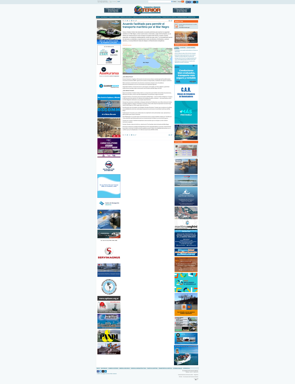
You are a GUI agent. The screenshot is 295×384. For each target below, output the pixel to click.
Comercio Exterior (113, 368)
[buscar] (182, 1)
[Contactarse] (187, 2)
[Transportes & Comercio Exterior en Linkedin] (197, 2)
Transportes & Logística (165, 368)
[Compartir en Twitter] (127, 20)
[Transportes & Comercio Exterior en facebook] (189, 2)
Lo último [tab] (177, 47)
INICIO (98, 17)
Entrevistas (186, 368)
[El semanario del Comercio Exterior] (147, 10)
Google (179, 1)
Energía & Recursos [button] (126, 17)
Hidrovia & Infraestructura (138, 368)
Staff (118, 1)
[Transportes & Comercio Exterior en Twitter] (192, 2)
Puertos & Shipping (152, 368)
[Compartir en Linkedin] (134, 20)
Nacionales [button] (104, 17)
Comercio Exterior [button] (114, 17)
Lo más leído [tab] (182, 47)
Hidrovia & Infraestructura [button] (141, 17)
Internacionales (177, 368)
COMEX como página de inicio (103, 373)
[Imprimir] (169, 20)
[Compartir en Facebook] (125, 20)
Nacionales (104, 368)
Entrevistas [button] (191, 17)
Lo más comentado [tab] (191, 47)
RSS (111, 373)
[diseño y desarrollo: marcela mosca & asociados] (196, 379)
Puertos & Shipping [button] (155, 17)
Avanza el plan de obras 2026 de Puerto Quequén (185, 53)
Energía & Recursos (124, 368)
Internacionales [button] (182, 17)
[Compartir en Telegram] (132, 20)
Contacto (115, 373)
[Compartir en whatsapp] (129, 20)
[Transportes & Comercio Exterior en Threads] (194, 2)
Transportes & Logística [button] (169, 17)
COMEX (174, 1)
